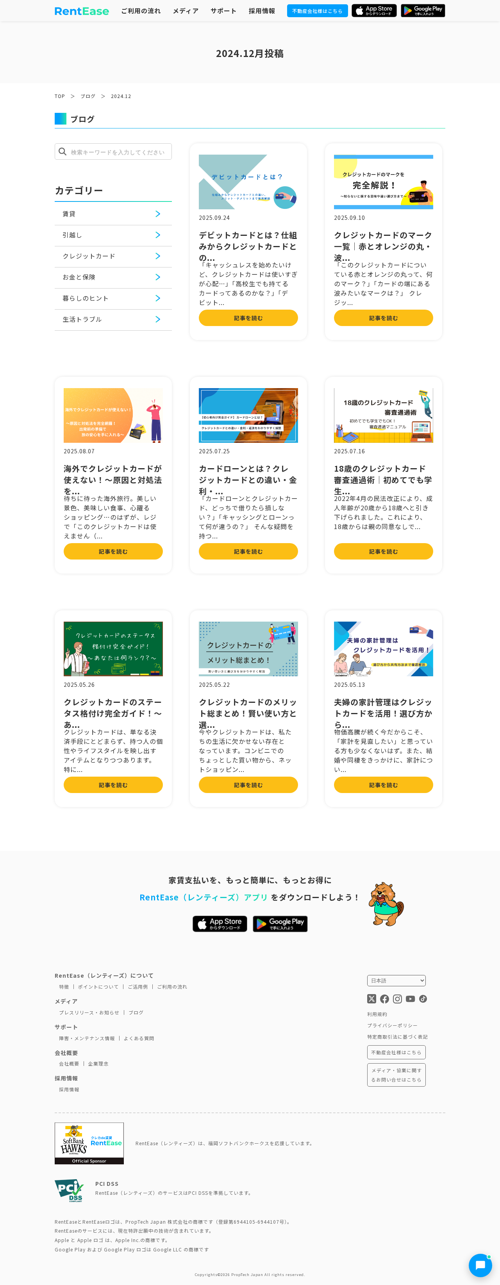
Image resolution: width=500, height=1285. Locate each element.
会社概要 (69, 1063)
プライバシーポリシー (392, 1025)
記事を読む (248, 318)
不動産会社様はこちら (317, 10)
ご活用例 (138, 986)
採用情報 (262, 10)
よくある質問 (139, 1038)
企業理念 (98, 1063)
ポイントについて (98, 986)
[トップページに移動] (82, 10)
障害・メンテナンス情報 (87, 1038)
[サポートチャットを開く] (480, 1265)
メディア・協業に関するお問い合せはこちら (396, 1075)
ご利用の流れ (141, 10)
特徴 (64, 986)
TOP (60, 96)
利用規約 (377, 1014)
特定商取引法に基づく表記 (397, 1036)
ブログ (88, 96)
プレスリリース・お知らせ (89, 1012)
